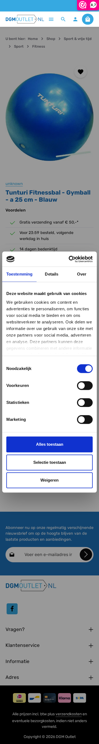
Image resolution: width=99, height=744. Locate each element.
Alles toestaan (49, 444)
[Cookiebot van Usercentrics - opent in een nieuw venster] (70, 259)
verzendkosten (69, 714)
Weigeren (49, 480)
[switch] (85, 385)
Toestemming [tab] (19, 274)
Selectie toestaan (49, 462)
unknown (14, 183)
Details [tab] (51, 274)
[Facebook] (12, 608)
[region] (49, 117)
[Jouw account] (75, 19)
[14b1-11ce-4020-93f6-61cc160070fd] (50, 117)
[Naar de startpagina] (25, 19)
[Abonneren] (86, 554)
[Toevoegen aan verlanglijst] (80, 71)
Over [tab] (81, 274)
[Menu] (51, 19)
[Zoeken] (63, 19)
